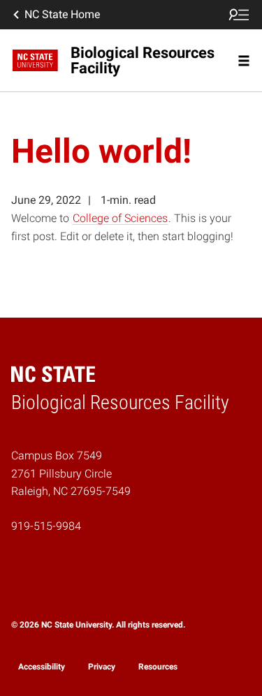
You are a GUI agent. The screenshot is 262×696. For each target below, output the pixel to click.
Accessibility (41, 667)
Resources (157, 667)
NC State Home (62, 14)
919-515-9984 (46, 526)
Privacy (101, 667)
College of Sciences (120, 218)
